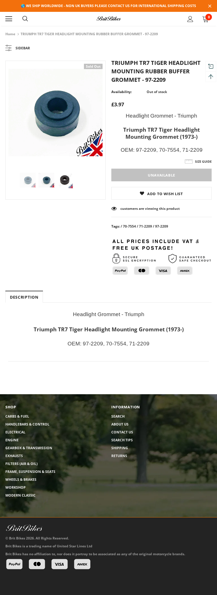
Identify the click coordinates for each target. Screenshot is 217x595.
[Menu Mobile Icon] (8, 19)
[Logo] (108, 18)
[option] (55, 112)
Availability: (121, 91)
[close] (209, 6)
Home (10, 34)
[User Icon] (190, 19)
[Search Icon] (25, 19)
